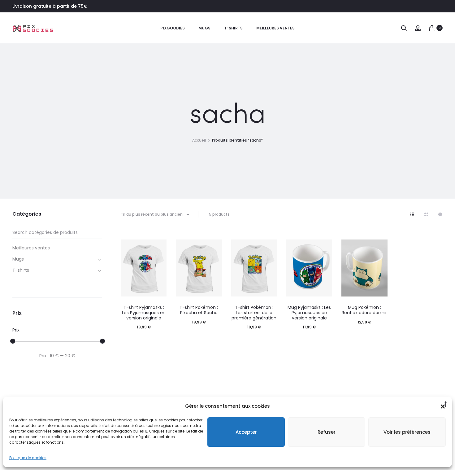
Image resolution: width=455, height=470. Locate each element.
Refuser (327, 432)
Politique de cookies (27, 457)
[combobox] (155, 214)
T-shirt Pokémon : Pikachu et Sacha (199, 310)
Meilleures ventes (275, 28)
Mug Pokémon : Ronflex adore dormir (364, 310)
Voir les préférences (407, 432)
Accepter (246, 432)
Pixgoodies (172, 28)
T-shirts (233, 28)
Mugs (204, 28)
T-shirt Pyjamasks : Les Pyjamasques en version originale (144, 312)
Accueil (199, 140)
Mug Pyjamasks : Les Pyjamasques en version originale (309, 312)
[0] (432, 28)
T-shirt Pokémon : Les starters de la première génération (254, 312)
